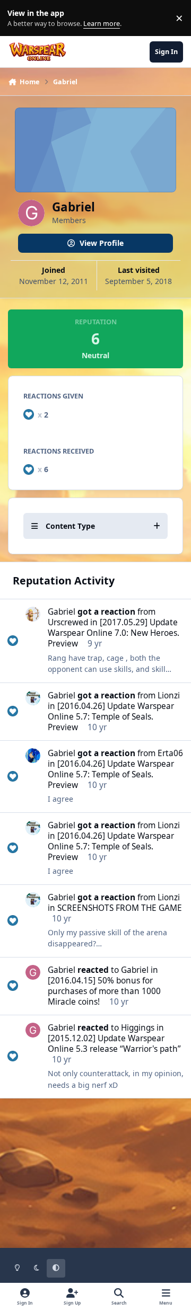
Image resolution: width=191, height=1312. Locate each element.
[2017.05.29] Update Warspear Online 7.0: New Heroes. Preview (113, 633)
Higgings (137, 1027)
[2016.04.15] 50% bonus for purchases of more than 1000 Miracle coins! (104, 991)
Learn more (20, 18)
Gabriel (61, 611)
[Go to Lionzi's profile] (32, 697)
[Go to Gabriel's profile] (32, 972)
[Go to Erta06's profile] (32, 755)
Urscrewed (68, 622)
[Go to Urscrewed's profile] (32, 614)
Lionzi (169, 695)
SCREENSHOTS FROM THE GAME (119, 908)
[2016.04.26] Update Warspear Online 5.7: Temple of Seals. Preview (111, 717)
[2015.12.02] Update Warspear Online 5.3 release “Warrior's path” (114, 1043)
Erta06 (170, 753)
